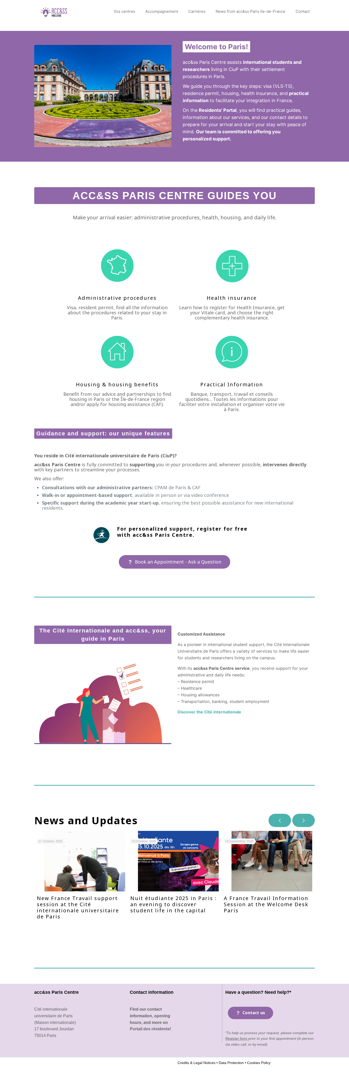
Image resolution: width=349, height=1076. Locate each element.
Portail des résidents (150, 1029)
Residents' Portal (218, 110)
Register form (236, 1038)
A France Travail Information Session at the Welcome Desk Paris (266, 904)
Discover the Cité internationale (209, 711)
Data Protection (231, 1063)
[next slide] (303, 820)
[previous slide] (280, 820)
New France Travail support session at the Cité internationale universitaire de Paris (78, 907)
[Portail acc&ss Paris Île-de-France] (54, 11)
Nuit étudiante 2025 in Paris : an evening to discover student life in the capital (173, 904)
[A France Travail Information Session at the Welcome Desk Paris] (271, 861)
